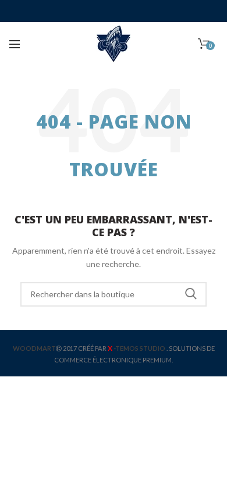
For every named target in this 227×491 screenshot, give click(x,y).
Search (190, 294)
